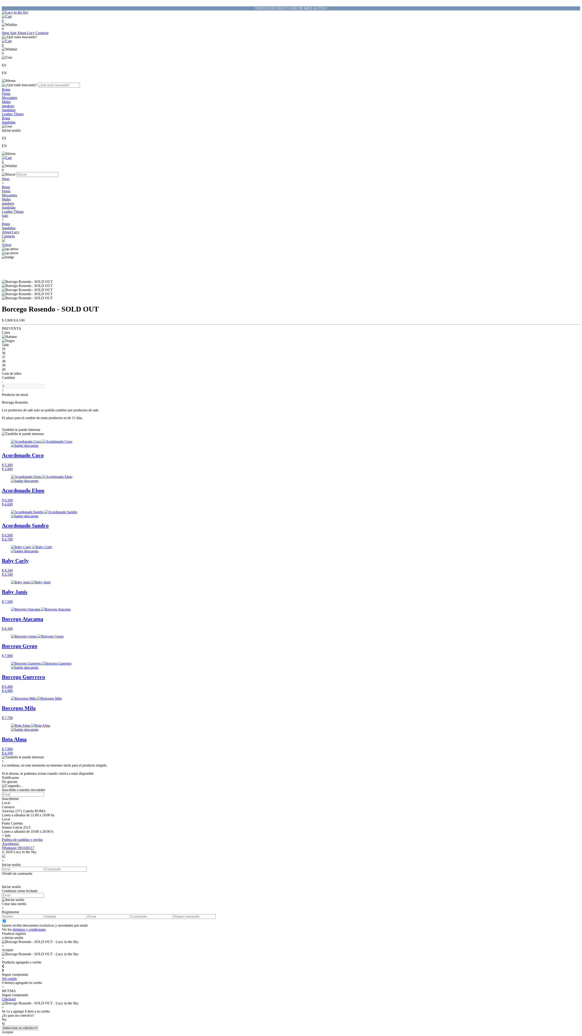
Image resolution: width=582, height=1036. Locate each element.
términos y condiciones (29, 929)
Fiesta (6, 94)
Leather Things (13, 114)
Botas (6, 89)
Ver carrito (9, 979)
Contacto (41, 33)
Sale (13, 33)
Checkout (9, 999)
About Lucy (26, 33)
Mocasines (9, 98)
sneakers (8, 106)
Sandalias (8, 110)
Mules (6, 102)
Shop (6, 33)
